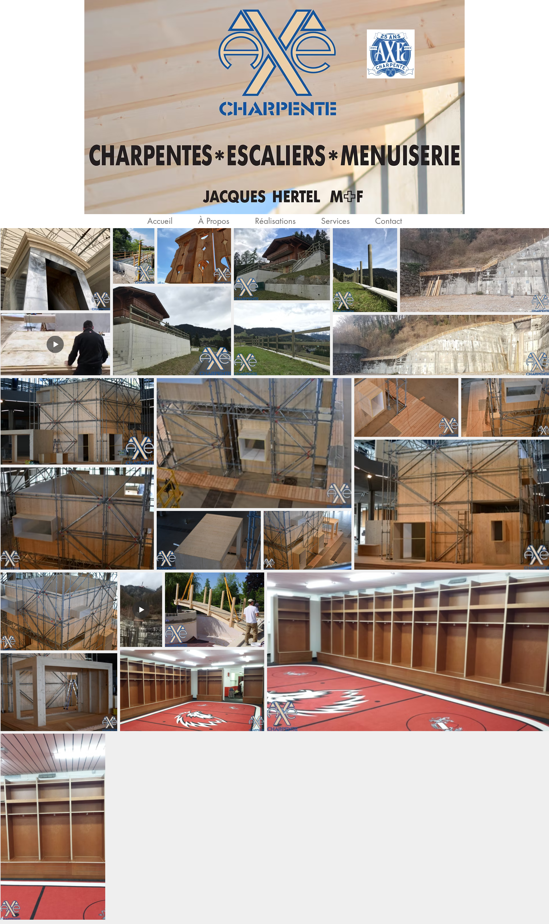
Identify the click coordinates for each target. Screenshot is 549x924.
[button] (275, 221)
